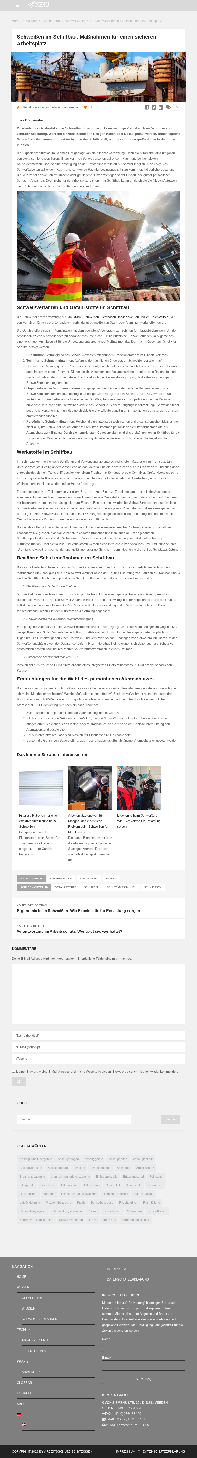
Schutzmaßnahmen (121, 887)
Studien (28, 1308)
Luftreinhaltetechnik (115, 1194)
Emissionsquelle (106, 1176)
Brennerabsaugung (32, 1176)
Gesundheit (89, 878)
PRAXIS (23, 1361)
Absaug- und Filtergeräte (36, 1159)
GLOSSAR (24, 1383)
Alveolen (79, 1168)
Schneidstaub (112, 1211)
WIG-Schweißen (157, 317)
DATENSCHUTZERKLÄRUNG (128, 1279)
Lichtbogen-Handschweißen (120, 317)
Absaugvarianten (31, 1168)
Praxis (81, 1202)
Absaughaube (118, 1159)
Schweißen (152, 887)
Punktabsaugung (102, 1202)
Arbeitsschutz (145, 1168)
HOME (21, 1276)
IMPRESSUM (116, 1269)
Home (16, 21)
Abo (20, 1404)
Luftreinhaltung (144, 1194)
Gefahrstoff (113, 1185)
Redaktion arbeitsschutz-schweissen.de (50, 107)
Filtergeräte (27, 1185)
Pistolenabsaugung (58, 1202)
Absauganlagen (68, 1159)
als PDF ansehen (31, 120)
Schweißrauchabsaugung (36, 1220)
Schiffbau (91, 887)
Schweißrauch (157, 1211)
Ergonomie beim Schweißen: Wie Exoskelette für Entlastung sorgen (138, 821)
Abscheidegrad (58, 1168)
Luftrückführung (30, 1202)
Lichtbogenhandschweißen (79, 1194)
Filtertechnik (92, 1185)
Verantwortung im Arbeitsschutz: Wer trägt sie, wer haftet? (69, 931)
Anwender (123, 1168)
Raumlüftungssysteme (67, 1211)
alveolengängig (101, 1168)
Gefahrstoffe (51, 21)
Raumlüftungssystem (33, 1211)
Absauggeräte (94, 1159)
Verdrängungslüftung (135, 1220)
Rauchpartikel (128, 1202)
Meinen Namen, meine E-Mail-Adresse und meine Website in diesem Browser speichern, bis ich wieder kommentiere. (97, 1071)
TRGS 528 (109, 1220)
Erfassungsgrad (133, 1176)
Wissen (31, 21)
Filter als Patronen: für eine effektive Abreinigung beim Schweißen (38, 821)
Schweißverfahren (71, 1220)
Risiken (93, 1211)
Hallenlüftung (28, 1194)
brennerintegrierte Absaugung (70, 1176)
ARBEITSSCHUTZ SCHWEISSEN (68, 1451)
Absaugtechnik (143, 1159)
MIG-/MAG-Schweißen (83, 317)
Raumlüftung (151, 1202)
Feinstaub (156, 1176)
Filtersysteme (69, 1185)
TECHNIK (24, 1330)
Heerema (49, 1194)
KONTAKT (24, 1393)
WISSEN (23, 1287)
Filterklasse (47, 1185)
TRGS (93, 1220)
